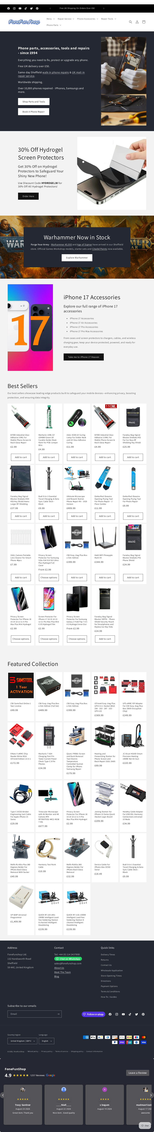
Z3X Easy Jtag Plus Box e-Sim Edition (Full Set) (48, 704)
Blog (56, 976)
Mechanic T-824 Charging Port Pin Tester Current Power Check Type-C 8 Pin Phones (47, 759)
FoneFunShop (19, 1051)
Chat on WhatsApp (70, 958)
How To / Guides (109, 997)
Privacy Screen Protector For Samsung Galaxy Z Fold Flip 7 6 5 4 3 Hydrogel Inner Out (77, 620)
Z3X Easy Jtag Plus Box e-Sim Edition (77, 556)
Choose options (49, 577)
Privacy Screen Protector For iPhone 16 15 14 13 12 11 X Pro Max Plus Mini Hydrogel (21, 620)
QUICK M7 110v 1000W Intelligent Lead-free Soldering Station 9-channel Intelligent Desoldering (76, 920)
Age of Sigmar (84, 244)
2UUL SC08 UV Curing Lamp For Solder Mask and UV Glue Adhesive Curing (76, 439)
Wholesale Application (112, 970)
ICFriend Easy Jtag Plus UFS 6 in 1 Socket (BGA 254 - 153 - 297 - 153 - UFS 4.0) (105, 707)
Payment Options (109, 986)
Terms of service (61, 1051)
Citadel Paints (99, 248)
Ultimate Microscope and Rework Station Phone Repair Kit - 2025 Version (77, 500)
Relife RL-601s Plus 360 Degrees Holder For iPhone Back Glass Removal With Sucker (20, 868)
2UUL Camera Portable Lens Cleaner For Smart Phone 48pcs (21, 558)
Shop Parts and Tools (34, 101)
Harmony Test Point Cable (47, 865)
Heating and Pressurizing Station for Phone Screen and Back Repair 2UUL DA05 (105, 758)
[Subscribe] (58, 1014)
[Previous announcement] (50, 8)
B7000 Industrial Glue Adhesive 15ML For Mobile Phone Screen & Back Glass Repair (21, 439)
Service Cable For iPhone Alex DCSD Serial (102, 867)
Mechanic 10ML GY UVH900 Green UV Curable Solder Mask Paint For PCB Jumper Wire (48, 440)
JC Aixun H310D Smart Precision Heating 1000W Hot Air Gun (132, 756)
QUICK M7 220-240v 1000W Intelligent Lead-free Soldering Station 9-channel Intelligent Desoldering (48, 920)
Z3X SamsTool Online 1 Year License (21, 704)
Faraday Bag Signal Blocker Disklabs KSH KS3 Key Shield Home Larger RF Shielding (20, 500)
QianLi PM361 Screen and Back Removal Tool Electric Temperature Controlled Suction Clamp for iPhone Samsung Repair (76, 761)
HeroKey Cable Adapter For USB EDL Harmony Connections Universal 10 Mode (133, 816)
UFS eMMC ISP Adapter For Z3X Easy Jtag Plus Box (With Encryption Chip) (133, 707)
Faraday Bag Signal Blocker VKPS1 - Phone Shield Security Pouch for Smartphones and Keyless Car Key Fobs (105, 621)
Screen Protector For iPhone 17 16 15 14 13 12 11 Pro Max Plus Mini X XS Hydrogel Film (48, 620)
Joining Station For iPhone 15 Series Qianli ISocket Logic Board (105, 814)
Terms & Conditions (110, 991)
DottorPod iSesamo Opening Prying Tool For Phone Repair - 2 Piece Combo (104, 500)
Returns (105, 959)
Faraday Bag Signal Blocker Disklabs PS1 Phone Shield (132, 558)
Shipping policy (77, 1051)
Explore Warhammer (77, 257)
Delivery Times (108, 954)
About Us (59, 967)
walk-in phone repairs (55, 72)
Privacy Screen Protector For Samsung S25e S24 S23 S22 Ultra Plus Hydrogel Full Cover (48, 560)
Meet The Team (62, 972)
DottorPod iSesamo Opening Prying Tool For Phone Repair (132, 499)
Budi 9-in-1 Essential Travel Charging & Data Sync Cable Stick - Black (48, 500)
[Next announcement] (103, 8)
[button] (50, 19)
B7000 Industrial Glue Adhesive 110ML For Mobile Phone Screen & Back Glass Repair (105, 439)
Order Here (28, 196)
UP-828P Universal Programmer (18, 916)
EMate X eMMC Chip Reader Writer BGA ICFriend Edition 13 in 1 (21, 756)
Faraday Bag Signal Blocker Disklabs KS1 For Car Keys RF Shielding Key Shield (132, 439)
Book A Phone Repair (34, 111)
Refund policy (33, 1051)
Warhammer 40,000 (61, 244)
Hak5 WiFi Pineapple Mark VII (103, 556)
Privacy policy (46, 1051)
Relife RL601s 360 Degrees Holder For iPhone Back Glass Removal (75, 868)
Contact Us (106, 965)
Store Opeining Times (111, 975)
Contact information (94, 1051)
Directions (106, 981)
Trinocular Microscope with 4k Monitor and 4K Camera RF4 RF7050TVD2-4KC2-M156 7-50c (48, 817)
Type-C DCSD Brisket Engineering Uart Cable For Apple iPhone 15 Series (21, 816)
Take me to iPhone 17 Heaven (83, 357)
